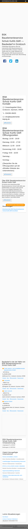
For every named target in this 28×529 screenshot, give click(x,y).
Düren (4, 459)
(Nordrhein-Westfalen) (11, 459)
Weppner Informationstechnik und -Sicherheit (13, 476)
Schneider (7, 380)
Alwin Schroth (8, 391)
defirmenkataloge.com (9, 1)
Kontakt (4, 378)
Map (8, 378)
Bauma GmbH (8, 401)
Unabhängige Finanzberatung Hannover (14, 461)
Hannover (5, 463)
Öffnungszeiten (13, 378)
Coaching (17, 472)
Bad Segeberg (6, 479)
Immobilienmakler (20, 459)
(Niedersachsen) (11, 463)
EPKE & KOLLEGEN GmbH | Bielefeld (14, 466)
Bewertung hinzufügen (16, 205)
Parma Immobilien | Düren (10, 457)
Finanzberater (18, 463)
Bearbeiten (8, 122)
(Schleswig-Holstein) (14, 479)
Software (21, 479)
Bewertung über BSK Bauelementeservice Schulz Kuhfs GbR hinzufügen (13, 209)
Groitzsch (5, 518)
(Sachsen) (9, 518)
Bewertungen (20, 378)
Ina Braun (5, 517)
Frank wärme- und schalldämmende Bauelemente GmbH (14, 369)
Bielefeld (4, 468)
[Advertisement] (14, 17)
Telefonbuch (15, 518)
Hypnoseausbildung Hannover (11, 470)
